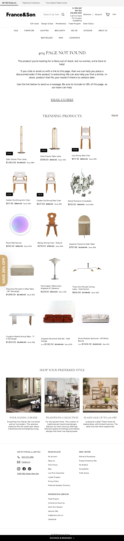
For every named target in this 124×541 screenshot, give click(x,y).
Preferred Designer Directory (59, 485)
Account (98, 14)
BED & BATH (60, 31)
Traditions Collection (31, 3)
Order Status (88, 24)
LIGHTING (44, 31)
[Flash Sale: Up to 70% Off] (100, 395)
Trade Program (75, 24)
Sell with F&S (53, 511)
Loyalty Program (54, 477)
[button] (62, 538)
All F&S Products (9, 3)
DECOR (74, 31)
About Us (51, 461)
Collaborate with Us (55, 515)
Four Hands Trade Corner (56, 3)
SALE (16, 31)
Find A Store (52, 465)
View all (114, 115)
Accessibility (84, 469)
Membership (61, 24)
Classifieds (52, 519)
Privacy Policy (53, 481)
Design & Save (47, 24)
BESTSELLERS (47, 38)
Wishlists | (88, 14)
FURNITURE (29, 31)
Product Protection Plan (88, 461)
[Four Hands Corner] (23, 395)
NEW (61, 38)
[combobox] (54, 14)
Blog (49, 469)
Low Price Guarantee (56, 473)
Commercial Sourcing (56, 503)
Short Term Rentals (55, 507)
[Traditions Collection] (62, 395)
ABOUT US (102, 31)
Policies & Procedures (87, 457)
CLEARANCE (74, 38)
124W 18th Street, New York (28, 474)
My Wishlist (83, 465)
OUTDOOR (87, 31)
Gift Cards (34, 24)
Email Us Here (62, 100)
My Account (52, 457)
